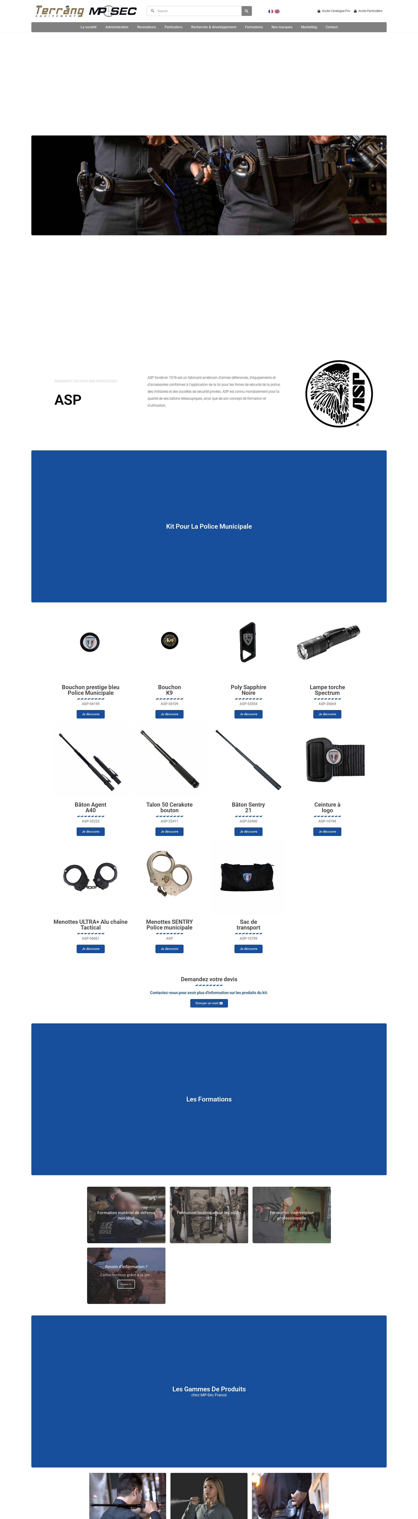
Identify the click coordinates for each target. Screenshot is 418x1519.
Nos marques (281, 27)
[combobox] (194, 11)
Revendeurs (146, 27)
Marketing (309, 27)
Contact (332, 27)
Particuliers (173, 27)
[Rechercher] (247, 11)
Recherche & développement (213, 27)
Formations (254, 27)
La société (89, 27)
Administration (116, 27)
